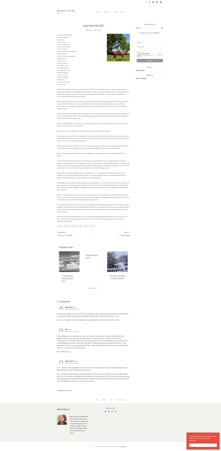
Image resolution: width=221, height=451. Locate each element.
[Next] (126, 269)
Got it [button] (203, 445)
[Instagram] (153, 2)
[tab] (89, 288)
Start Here (106, 12)
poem (93, 226)
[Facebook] (157, 2)
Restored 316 (123, 446)
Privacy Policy (120, 399)
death (59, 226)
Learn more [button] (192, 440)
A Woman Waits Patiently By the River (67, 278)
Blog (111, 399)
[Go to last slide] (61, 269)
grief (80, 226)
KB (66, 329)
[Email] (160, 2)
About (115, 12)
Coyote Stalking (124, 234)
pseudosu (69, 307)
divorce (74, 226)
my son (86, 226)
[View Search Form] (146, 2)
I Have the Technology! (65, 234)
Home (98, 12)
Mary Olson (69, 361)
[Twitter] (149, 2)
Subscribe (150, 60)
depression (67, 226)
